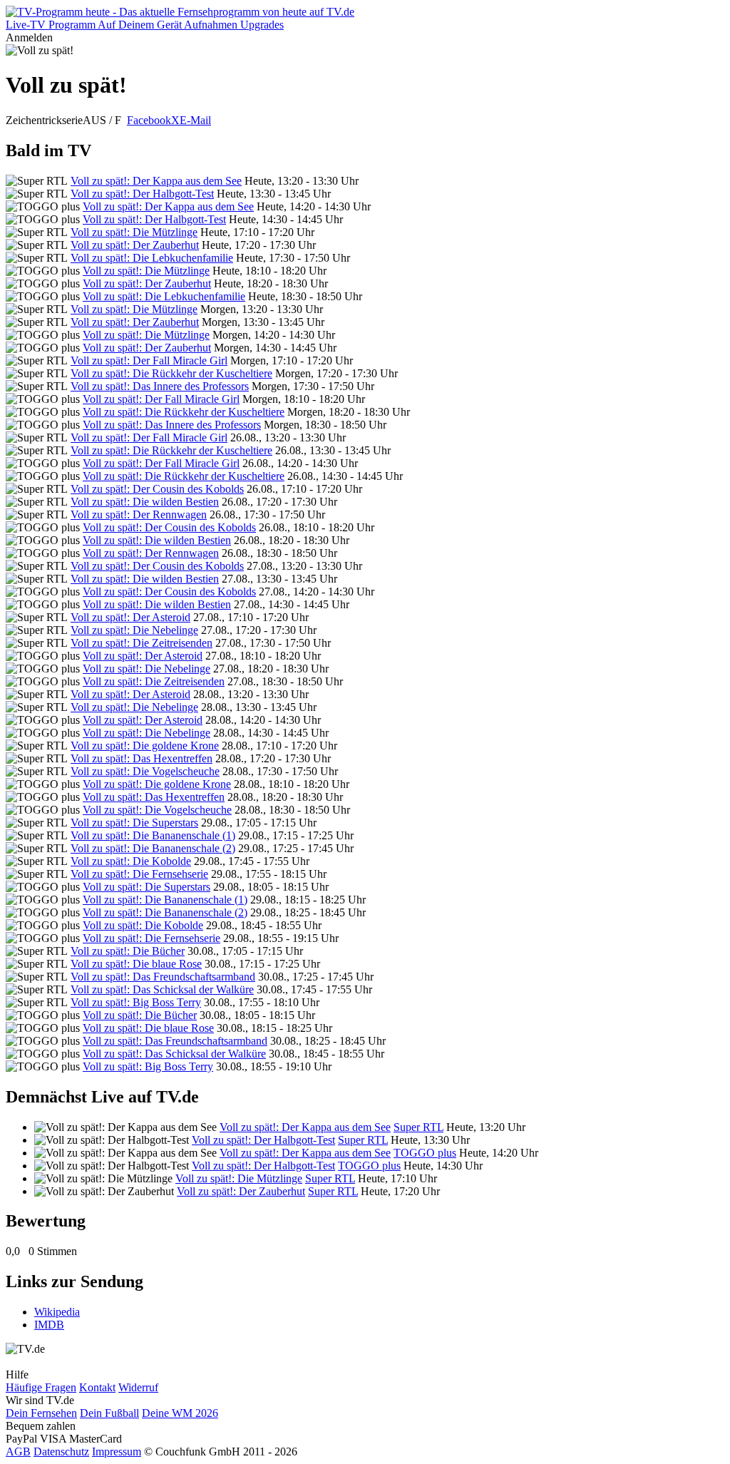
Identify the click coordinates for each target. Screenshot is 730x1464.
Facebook (149, 120)
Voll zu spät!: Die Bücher (128, 951)
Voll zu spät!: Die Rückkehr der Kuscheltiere (171, 373)
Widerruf (138, 1387)
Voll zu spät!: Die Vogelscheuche (145, 771)
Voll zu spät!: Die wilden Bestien (145, 502)
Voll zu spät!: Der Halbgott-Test (142, 194)
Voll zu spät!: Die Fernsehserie (139, 874)
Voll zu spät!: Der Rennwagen (139, 514)
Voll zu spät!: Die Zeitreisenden (141, 643)
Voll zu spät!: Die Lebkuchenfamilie (152, 258)
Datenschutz (61, 1451)
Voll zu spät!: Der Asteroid (130, 617)
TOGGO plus (425, 1153)
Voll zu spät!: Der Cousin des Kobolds (157, 489)
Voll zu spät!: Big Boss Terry (136, 1002)
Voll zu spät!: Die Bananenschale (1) (153, 835)
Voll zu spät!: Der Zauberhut (135, 245)
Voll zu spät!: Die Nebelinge (134, 630)
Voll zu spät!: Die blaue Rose (136, 964)
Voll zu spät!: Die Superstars (134, 823)
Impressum (116, 1451)
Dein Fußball (109, 1413)
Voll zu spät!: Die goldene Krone (145, 745)
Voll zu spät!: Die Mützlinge (134, 232)
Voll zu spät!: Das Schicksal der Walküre (162, 989)
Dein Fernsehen (41, 1413)
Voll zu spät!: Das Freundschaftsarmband (163, 977)
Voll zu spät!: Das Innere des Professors (160, 386)
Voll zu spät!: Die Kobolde (131, 861)
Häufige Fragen (41, 1387)
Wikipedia (57, 1312)
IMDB (49, 1325)
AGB (18, 1451)
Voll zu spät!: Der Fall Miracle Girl (149, 360)
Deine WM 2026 (180, 1413)
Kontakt (97, 1387)
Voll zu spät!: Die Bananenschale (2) (153, 848)
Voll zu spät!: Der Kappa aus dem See (156, 181)
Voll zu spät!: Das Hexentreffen (141, 758)
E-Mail (195, 120)
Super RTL (418, 1127)
